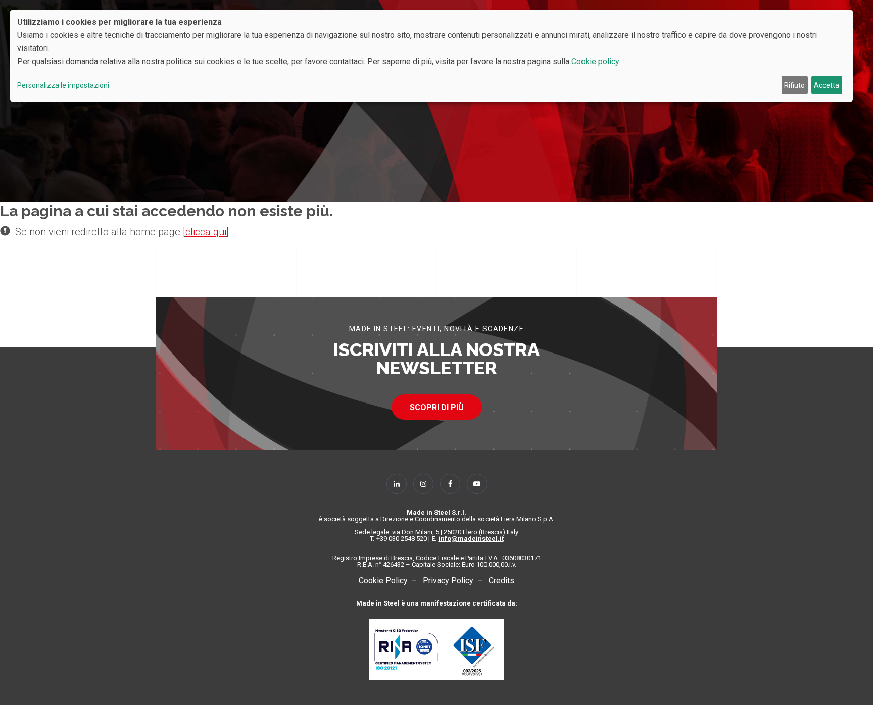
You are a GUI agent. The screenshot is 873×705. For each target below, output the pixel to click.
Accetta (826, 85)
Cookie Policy (383, 580)
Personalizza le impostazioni (63, 85)
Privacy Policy (448, 580)
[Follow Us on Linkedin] (396, 484)
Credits (501, 580)
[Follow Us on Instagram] (423, 484)
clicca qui (205, 232)
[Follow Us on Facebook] (450, 484)
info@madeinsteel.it (471, 538)
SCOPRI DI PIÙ (437, 407)
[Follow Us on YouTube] (477, 484)
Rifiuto (794, 85)
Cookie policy (595, 61)
